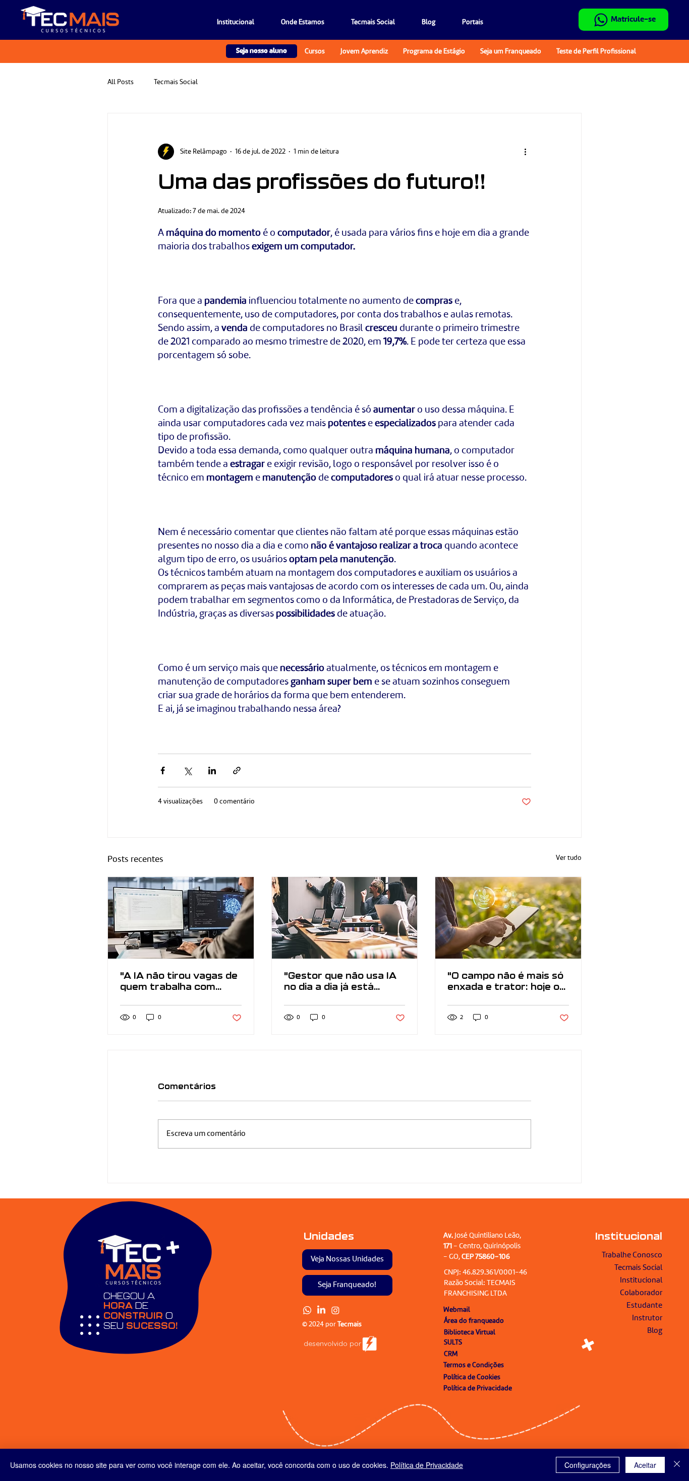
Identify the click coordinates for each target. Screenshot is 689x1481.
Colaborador (641, 1293)
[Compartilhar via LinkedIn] (212, 770)
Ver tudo (569, 857)
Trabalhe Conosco (632, 1255)
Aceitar (645, 1465)
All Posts (120, 82)
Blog (654, 1331)
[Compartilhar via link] (237, 770)
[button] (467, 22)
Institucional (641, 1280)
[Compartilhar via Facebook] (162, 770)
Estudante (644, 1306)
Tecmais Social (176, 82)
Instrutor (647, 1318)
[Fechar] (677, 1465)
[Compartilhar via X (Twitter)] (187, 770)
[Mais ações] (525, 152)
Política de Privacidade (426, 1465)
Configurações (587, 1465)
